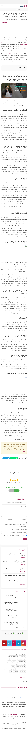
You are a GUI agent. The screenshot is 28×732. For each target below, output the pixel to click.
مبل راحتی (14, 661)
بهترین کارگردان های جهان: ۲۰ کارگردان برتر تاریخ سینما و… (11, 623)
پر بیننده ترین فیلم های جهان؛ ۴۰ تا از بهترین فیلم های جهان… (10, 609)
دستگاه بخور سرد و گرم (13, 656)
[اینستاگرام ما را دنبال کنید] (23, 643)
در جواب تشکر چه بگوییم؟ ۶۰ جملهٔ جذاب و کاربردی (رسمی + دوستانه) (14, 562)
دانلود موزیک (12, 669)
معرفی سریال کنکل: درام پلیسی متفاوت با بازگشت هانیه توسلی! (14, 554)
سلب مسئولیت (21, 719)
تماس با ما (16, 716)
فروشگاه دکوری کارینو (21, 661)
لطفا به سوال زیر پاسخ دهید (20, 529)
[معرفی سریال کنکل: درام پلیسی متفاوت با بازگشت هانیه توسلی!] (22, 597)
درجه (24, 681)
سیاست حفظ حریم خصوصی (10, 719)
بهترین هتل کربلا (22, 656)
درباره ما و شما (6, 714)
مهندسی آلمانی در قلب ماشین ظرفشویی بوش (15, 575)
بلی (17, 491)
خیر (11, 491)
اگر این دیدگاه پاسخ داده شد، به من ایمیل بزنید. (14, 535)
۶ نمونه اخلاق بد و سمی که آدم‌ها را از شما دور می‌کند (15, 581)
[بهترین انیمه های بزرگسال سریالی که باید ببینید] (22, 617)
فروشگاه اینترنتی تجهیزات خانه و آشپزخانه (17, 659)
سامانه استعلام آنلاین (11, 654)
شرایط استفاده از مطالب (8, 716)
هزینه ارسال (18, 654)
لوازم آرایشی (6, 669)
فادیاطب (12, 666)
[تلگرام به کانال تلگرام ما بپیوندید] (18, 643)
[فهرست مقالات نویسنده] (14, 467)
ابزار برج (10, 671)
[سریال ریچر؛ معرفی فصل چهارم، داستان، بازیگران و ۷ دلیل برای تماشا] (22, 604)
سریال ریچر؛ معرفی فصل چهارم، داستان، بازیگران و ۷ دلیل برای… (11, 603)
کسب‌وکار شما (4, 22)
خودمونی (23, 654)
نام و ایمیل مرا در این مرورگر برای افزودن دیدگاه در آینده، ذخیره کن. (14, 525)
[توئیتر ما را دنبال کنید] (9, 643)
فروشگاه (22, 714)
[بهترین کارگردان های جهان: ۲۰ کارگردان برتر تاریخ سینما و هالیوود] (22, 624)
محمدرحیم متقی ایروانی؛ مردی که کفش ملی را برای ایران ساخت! (14, 569)
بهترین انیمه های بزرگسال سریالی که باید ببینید (10, 616)
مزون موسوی (9, 53)
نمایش (15, 67)
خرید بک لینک (22, 664)
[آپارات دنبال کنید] (14, 643)
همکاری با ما (22, 716)
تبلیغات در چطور (13, 714)
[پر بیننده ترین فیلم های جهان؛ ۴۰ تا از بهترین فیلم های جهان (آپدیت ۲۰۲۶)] (22, 610)
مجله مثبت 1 (15, 671)
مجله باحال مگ (22, 671)
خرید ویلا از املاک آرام (15, 664)
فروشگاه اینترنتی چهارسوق (20, 666)
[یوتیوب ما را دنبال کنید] (4, 643)
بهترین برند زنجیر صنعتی (20, 669)
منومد (23, 684)
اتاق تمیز (9, 661)
